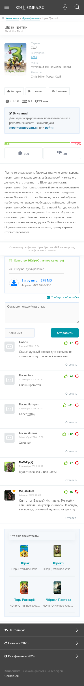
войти (49, 127)
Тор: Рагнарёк (25, 599)
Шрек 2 (58, 563)
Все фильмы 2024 (21, 656)
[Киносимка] (32, 7)
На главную (17, 630)
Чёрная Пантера (58, 599)
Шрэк (25, 563)
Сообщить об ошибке (64, 297)
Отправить (65, 333)
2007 (34, 57)
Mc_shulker (26, 491)
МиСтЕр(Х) (26, 462)
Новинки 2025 (17, 643)
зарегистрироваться (23, 127)
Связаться (11, 676)
